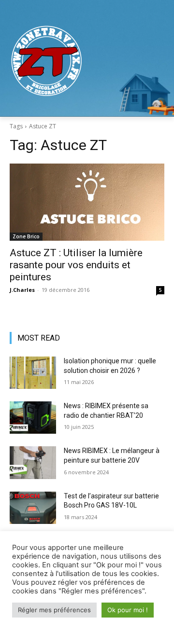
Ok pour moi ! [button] (127, 610)
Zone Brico (26, 236)
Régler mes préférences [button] (54, 610)
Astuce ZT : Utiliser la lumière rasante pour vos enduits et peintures (76, 265)
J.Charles (22, 289)
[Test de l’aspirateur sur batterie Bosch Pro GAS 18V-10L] (33, 508)
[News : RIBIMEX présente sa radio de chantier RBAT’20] (33, 417)
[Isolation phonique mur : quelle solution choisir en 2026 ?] (33, 373)
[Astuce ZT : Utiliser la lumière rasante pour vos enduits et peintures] (87, 202)
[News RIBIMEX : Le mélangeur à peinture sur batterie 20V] (33, 462)
